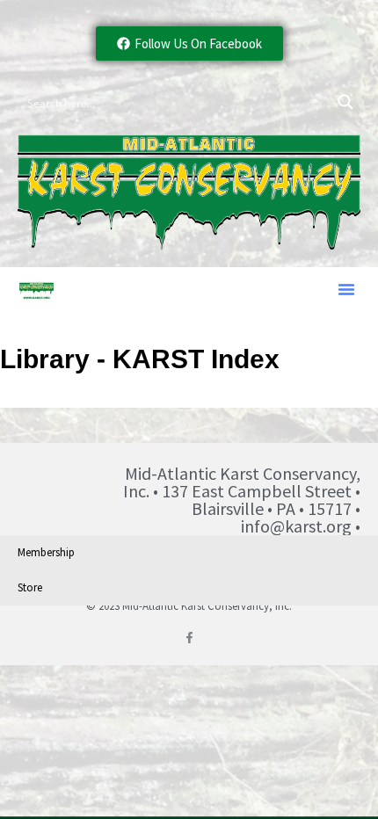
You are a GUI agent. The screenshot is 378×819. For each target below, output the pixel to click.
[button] (346, 289)
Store (30, 587)
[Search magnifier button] (345, 102)
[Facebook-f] (189, 637)
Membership (46, 552)
